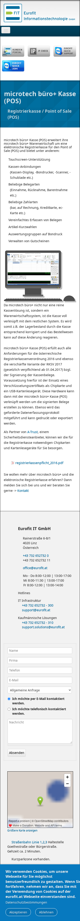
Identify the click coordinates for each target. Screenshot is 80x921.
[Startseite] (40, 13)
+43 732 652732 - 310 (37, 622)
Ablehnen (46, 912)
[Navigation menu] (5, 30)
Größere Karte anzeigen (22, 830)
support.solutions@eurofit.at (43, 627)
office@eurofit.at (34, 568)
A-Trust (32, 432)
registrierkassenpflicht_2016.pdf (39, 463)
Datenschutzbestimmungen (26, 902)
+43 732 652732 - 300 (37, 605)
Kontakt (23, 490)
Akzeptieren (18, 912)
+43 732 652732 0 (35, 555)
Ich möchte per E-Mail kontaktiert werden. (38, 701)
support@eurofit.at (36, 610)
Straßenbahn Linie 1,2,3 (29, 842)
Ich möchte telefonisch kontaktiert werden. (39, 711)
